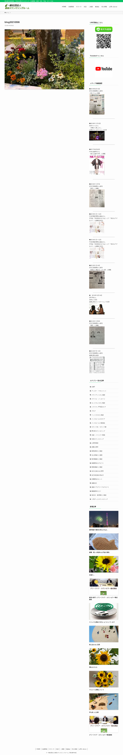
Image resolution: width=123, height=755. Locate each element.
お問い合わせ (82, 749)
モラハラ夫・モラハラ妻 (99, 427)
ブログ (94, 411)
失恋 (57, 749)
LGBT (93, 387)
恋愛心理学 (95, 447)
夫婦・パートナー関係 (98, 435)
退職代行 (94, 483)
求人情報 (74, 749)
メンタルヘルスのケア (98, 419)
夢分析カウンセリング (98, 431)
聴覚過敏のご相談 (97, 467)
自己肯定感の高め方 (98, 475)
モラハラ (51, 749)
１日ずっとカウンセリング (100, 499)
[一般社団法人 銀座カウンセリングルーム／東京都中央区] (18, 6)
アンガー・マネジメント (99, 391)
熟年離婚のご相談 (97, 459)
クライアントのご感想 (98, 395)
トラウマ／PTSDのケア (99, 407)
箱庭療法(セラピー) (97, 463)
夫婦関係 (44, 749)
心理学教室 (95, 443)
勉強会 (68, 749)
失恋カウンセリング (98, 439)
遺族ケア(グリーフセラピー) (100, 487)
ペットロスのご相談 (98, 415)
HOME (38, 749)
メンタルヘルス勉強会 (98, 423)
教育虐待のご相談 (97, 451)
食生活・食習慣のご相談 (99, 495)
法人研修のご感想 (97, 455)
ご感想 (62, 749)
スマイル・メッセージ (98, 399)
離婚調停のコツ (96, 491)
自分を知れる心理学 (98, 471)
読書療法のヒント (97, 479)
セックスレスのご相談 (98, 403)
